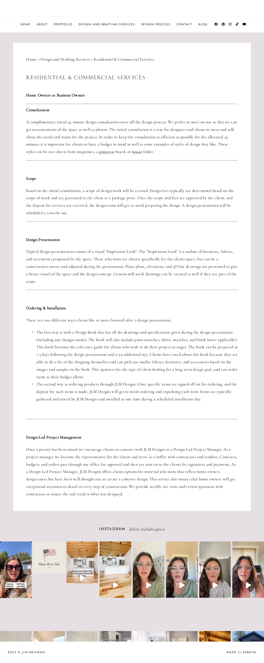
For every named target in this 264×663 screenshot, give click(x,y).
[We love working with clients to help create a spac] (115, 585)
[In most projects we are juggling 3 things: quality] (215, 585)
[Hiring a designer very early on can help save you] (16, 585)
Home (26, 24)
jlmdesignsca (154, 529)
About (42, 24)
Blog (203, 24)
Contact (185, 24)
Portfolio (63, 24)
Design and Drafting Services (107, 24)
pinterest (106, 151)
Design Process (155, 24)
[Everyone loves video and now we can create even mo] (82, 578)
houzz (137, 151)
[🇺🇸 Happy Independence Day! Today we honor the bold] (49, 573)
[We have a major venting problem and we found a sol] (248, 585)
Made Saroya (241, 652)
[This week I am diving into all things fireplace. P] (148, 585)
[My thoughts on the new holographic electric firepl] (182, 585)
